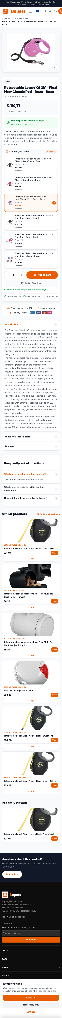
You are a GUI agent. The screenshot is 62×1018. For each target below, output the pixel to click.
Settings (31, 1012)
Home (4, 18)
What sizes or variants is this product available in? (24, 489)
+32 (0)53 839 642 (10, 911)
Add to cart (44, 274)
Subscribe (31, 939)
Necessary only (31, 1005)
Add (32, 559)
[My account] (50, 11)
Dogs (9, 18)
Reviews (9, 446)
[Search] (45, 11)
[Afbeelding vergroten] (55, 67)
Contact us (12, 874)
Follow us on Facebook (13, 917)
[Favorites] (55, 11)
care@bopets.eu (28, 911)
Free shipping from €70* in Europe (19, 2)
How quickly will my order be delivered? (26, 498)
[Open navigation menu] (30, 11)
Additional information (17, 436)
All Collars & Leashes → (48, 514)
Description (11, 324)
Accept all (31, 997)
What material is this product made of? (25, 474)
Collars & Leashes (20, 18)
